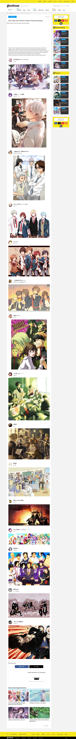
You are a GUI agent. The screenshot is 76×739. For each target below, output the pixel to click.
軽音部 (15, 424)
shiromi (16, 623)
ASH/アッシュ (17, 96)
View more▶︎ (45, 725)
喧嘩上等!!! (16, 589)
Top (7, 13)
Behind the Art (41, 10)
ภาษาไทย (60, 1)
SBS (15, 465)
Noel (15, 375)
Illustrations (19, 10)
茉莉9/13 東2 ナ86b (18, 153)
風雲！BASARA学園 (18, 500)
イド (15, 531)
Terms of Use (24, 737)
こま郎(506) (17, 591)
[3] (29, 311)
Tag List (10, 9)
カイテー (16, 243)
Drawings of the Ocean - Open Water (38, 702)
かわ (15, 61)
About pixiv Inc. (17, 737)
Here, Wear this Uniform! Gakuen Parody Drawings (22, 13)
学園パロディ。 (17, 315)
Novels (28, 10)
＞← (15, 426)
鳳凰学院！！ (16, 548)
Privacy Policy (40, 737)
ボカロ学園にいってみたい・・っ (21, 529)
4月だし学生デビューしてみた (20, 204)
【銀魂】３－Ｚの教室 (18, 94)
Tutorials (35, 10)
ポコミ (16, 206)
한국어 (55, 1)
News (64, 10)
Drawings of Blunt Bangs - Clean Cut (16, 719)
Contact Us (29, 737)
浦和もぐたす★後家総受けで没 (20, 282)
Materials (47, 10)
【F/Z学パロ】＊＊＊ (18, 373)
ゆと (15, 317)
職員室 (15, 463)
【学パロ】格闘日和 (18, 621)
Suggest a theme (22, 734)
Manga (24, 10)
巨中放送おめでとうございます (20, 59)
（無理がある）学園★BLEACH (21, 151)
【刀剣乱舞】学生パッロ (19, 280)
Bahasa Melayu (67, 1)
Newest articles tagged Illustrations (17, 687)
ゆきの (16, 550)
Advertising (35, 737)
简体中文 (45, 1)
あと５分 (15, 241)
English (39, 1)
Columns (59, 10)
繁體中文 (50, 1)
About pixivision (13, 734)
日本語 (73, 1)
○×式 (15, 502)
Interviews (54, 10)
